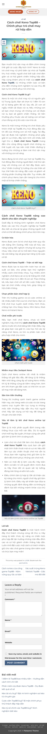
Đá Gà (40, 727)
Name (8, 620)
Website (8, 642)
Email (8, 631)
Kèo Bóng (31, 727)
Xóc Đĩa (34, 725)
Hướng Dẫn (14, 725)
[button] (3, 4)
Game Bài (25, 725)
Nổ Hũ (15, 727)
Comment (10, 599)
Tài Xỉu (8, 727)
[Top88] (23, 4)
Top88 (11, 83)
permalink (23, 563)
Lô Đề (23, 19)
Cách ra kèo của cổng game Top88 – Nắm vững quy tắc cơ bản (12, 571)
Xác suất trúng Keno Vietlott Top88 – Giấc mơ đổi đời (35, 571)
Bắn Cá (22, 727)
